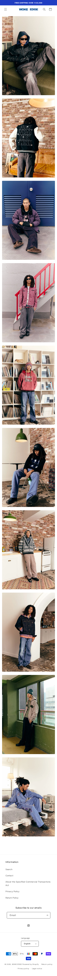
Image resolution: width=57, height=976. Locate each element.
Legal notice (37, 969)
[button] (5, 9)
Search (9, 869)
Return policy (47, 964)
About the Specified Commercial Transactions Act (28, 883)
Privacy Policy (12, 891)
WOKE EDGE (17, 964)
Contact (9, 875)
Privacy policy (23, 969)
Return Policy (12, 898)
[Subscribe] (47, 915)
